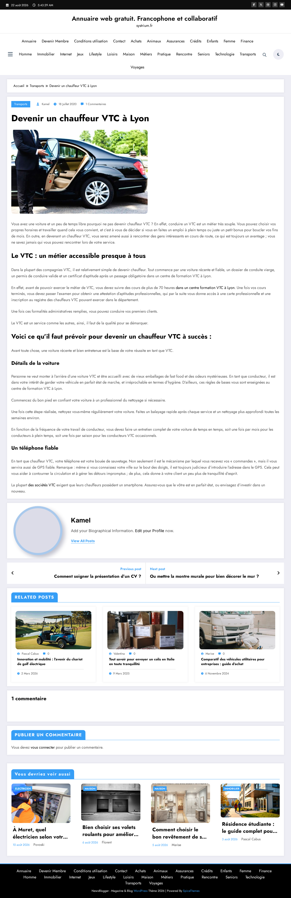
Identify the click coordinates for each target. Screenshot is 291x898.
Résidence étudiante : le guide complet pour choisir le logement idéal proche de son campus (248, 827)
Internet (66, 54)
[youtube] (282, 4)
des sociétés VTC (41, 485)
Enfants (212, 41)
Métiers (146, 54)
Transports (248, 54)
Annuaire (29, 41)
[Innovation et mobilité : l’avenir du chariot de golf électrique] (53, 629)
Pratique (164, 54)
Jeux (80, 54)
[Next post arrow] (278, 573)
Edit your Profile (149, 530)
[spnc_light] (278, 54)
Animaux (154, 41)
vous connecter (43, 747)
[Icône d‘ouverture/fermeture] (10, 55)
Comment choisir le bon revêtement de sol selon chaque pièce (179, 833)
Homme (25, 54)
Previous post (130, 569)
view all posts (83, 541)
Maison (129, 54)
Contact (119, 41)
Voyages (137, 67)
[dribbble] (268, 4)
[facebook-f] (253, 4)
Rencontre (184, 54)
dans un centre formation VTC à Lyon (205, 287)
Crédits (195, 41)
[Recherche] (264, 55)
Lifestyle (95, 54)
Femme (229, 41)
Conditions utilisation (91, 41)
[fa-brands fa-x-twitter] (261, 4)
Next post (157, 569)
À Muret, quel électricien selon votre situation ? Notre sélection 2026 (39, 833)
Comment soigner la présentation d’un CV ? (97, 576)
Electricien (23, 789)
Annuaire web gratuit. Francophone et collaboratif (144, 18)
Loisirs (112, 54)
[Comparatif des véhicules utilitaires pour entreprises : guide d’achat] (237, 629)
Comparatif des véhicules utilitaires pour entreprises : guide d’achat (233, 661)
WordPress (141, 891)
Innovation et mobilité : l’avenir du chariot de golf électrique (49, 661)
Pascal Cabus (30, 653)
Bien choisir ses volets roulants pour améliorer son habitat (110, 831)
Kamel (45, 104)
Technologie (224, 54)
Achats (136, 41)
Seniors (204, 54)
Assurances (175, 41)
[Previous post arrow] (12, 573)
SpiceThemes (191, 891)
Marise (210, 653)
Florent (107, 842)
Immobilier (46, 54)
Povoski (38, 844)
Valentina (119, 653)
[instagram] (275, 4)
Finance (247, 41)
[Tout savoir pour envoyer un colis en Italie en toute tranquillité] (145, 629)
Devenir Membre (55, 41)
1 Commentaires (96, 104)
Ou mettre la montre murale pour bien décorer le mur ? (204, 576)
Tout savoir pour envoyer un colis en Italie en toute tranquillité (141, 661)
